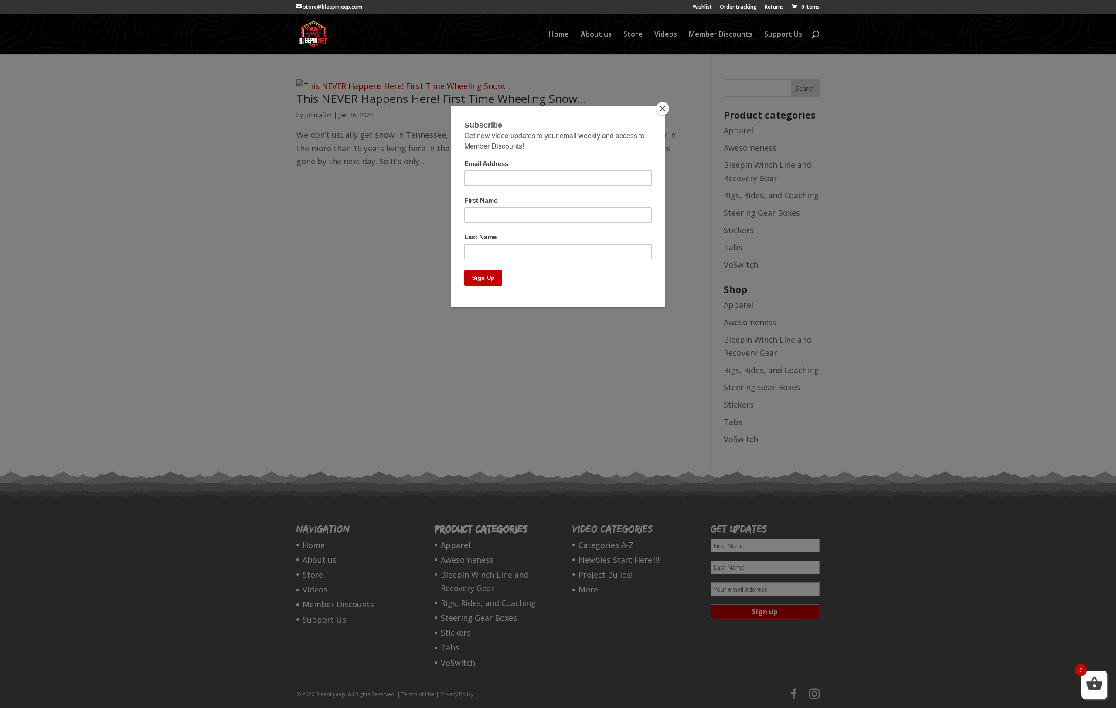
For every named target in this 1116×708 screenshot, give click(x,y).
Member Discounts (720, 35)
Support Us (783, 35)
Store (633, 35)
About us (596, 35)
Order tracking (738, 7)
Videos (665, 35)
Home (559, 35)
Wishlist (702, 7)
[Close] (662, 108)
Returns (774, 7)
